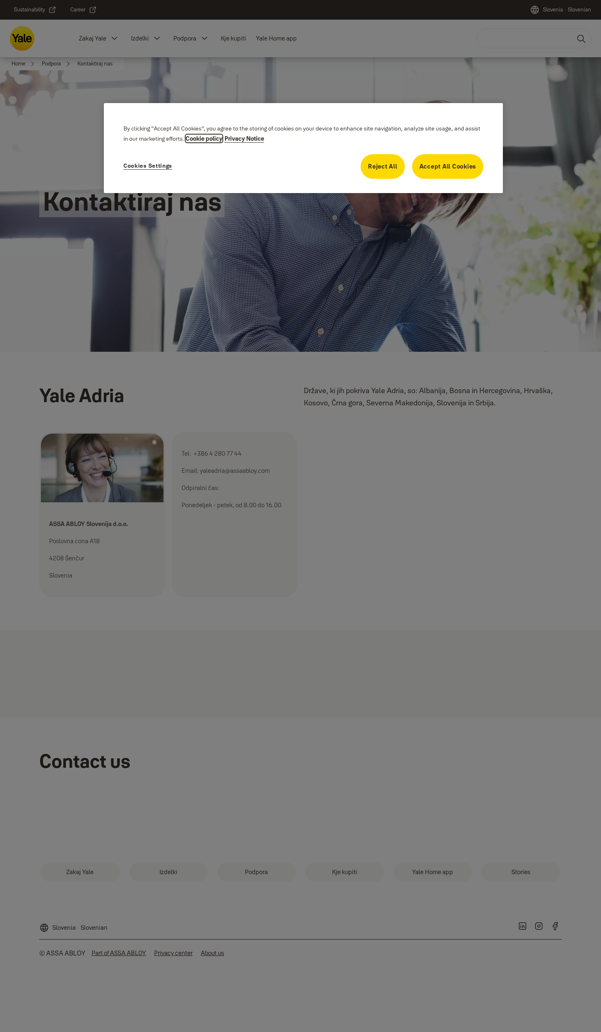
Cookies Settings (147, 165)
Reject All (382, 166)
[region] (303, 148)
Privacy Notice (244, 138)
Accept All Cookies (447, 166)
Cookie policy (204, 138)
